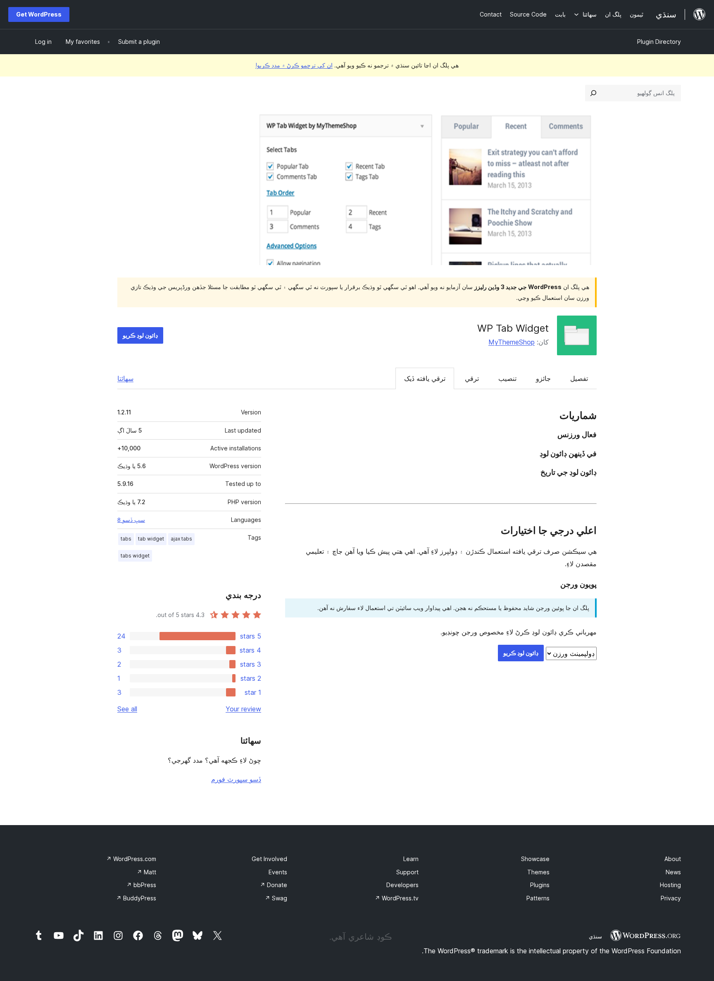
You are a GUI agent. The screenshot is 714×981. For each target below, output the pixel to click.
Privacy (671, 898)
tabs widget (135, 556)
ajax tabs (181, 539)
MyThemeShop (511, 342)
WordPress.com (131, 858)
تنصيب (507, 378)
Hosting (670, 884)
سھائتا (125, 378)
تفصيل (579, 378)
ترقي (472, 378)
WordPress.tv (397, 898)
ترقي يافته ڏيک (424, 378)
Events (278, 872)
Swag (276, 898)
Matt (146, 872)
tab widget (151, 539)
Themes (538, 872)
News (673, 872)
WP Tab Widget (513, 328)
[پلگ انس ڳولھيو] (593, 93)
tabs (126, 539)
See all (127, 709)
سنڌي (595, 936)
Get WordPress (39, 14)
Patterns (538, 898)
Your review (243, 709)
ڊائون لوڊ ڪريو (140, 335)
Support (407, 872)
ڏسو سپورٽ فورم (236, 779)
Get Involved (269, 858)
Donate (273, 884)
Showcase (535, 858)
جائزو (543, 378)
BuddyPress (136, 898)
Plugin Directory (659, 41)
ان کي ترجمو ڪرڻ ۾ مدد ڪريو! (294, 65)
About (672, 858)
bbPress (141, 884)
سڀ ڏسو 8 (131, 520)
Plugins (540, 884)
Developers (402, 884)
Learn (411, 858)
